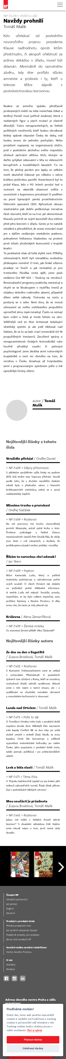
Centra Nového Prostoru (19, 952)
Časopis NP (12, 895)
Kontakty (10, 965)
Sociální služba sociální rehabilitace (26, 948)
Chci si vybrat (34, 1030)
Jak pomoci (11, 904)
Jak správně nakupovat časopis (21, 930)
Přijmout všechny (33, 1040)
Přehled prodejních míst (18, 926)
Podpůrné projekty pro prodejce (22, 935)
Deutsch (10, 913)
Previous (5, 879)
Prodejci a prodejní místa (20, 921)
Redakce (10, 969)
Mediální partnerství (16, 900)
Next (61, 879)
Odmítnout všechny (33, 1048)
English (10, 909)
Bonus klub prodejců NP (18, 939)
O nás (9, 960)
